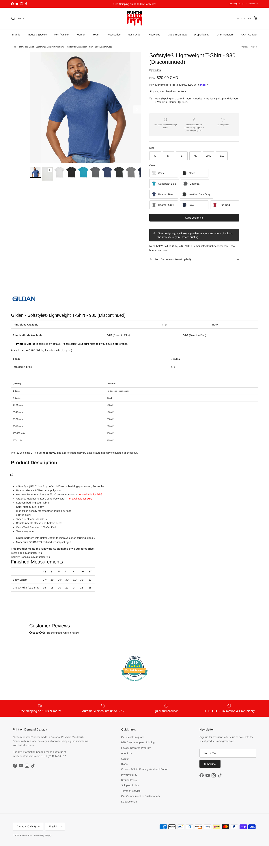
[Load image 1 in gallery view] (85, 107)
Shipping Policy (130, 785)
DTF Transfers (225, 34)
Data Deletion (129, 801)
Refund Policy (129, 780)
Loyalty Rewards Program (136, 747)
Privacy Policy (129, 774)
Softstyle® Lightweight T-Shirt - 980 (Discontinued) (89, 47)
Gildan (157, 70)
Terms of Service (131, 790)
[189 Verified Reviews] (134, 683)
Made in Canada (177, 34)
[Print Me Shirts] (134, 18)
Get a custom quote (132, 737)
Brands (16, 34)
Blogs (124, 763)
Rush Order (134, 34)
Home (13, 47)
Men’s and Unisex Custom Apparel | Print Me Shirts (41, 47)
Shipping (154, 91)
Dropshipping (201, 34)
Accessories (114, 34)
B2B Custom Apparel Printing (138, 742)
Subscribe (210, 763)
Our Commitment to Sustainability (140, 796)
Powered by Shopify (43, 835)
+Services (154, 34)
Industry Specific (37, 34)
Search (125, 758)
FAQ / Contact (249, 34)
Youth (96, 34)
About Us (126, 753)
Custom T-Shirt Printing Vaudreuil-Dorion (144, 769)
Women (80, 34)
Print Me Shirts (26, 835)
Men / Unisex (61, 34)
